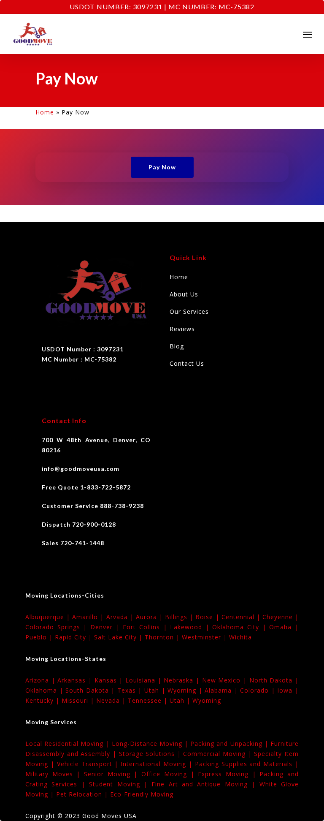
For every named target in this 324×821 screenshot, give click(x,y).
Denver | (106, 627)
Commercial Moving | (218, 754)
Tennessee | (149, 700)
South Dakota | (91, 690)
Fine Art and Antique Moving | (205, 784)
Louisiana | (144, 680)
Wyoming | (186, 690)
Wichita (240, 637)
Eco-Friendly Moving (141, 794)
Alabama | (222, 690)
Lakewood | (191, 627)
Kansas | (109, 680)
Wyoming (206, 700)
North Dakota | (274, 680)
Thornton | (163, 637)
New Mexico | (225, 680)
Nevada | (112, 700)
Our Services (189, 311)
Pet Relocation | (83, 794)
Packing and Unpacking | (230, 743)
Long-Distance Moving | (151, 743)
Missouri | (79, 700)
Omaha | (284, 627)
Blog (177, 346)
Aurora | (150, 617)
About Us (184, 294)
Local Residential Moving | (68, 743)
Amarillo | (89, 617)
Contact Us (187, 363)
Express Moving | (228, 774)
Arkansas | (75, 680)
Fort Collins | (146, 627)
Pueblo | (40, 637)
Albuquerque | (48, 617)
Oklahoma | (45, 690)
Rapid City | (74, 637)
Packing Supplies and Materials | (247, 764)
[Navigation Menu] (307, 34)
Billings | (180, 617)
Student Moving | (120, 784)
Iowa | (288, 690)
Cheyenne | (280, 617)
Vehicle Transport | (89, 764)
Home (44, 112)
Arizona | (41, 680)
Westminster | (205, 637)
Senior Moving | (112, 774)
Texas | (130, 690)
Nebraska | (183, 680)
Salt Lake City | (119, 637)
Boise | (208, 617)
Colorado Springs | (57, 627)
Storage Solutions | (151, 754)
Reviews (182, 329)
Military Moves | (54, 774)
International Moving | (158, 764)
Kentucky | (43, 700)
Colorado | (258, 690)
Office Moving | (169, 774)
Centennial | (241, 617)
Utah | (155, 690)
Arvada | (121, 617)
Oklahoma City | (240, 627)
